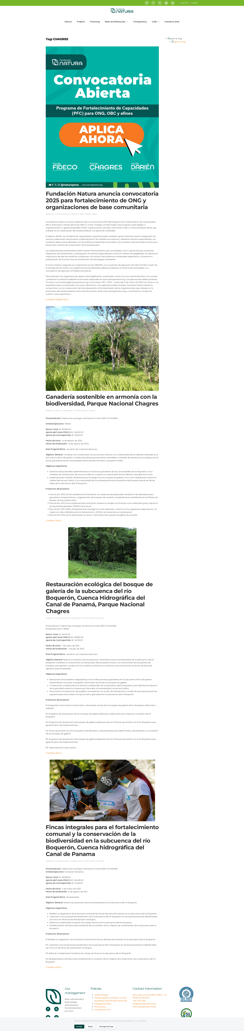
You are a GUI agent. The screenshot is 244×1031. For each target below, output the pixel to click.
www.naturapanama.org (144, 1006)
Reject (90, 1026)
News (95, 214)
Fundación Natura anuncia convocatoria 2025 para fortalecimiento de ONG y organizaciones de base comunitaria (102, 200)
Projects (81, 21)
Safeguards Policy (102, 1003)
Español (184, 3)
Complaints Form (102, 1009)
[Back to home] (122, 10)
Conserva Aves (171, 21)
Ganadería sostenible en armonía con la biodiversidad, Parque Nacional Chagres (102, 400)
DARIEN (58, 299)
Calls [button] (154, 21)
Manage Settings (106, 1026)
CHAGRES (50, 299)
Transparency (140, 21)
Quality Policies (101, 995)
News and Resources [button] (115, 21)
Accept (79, 1026)
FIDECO (66, 299)
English (195, 3)
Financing (95, 21)
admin (57, 410)
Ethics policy (100, 1006)
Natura (68, 21)
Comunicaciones (62, 214)
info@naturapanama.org (144, 1003)
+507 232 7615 (139, 1000)
